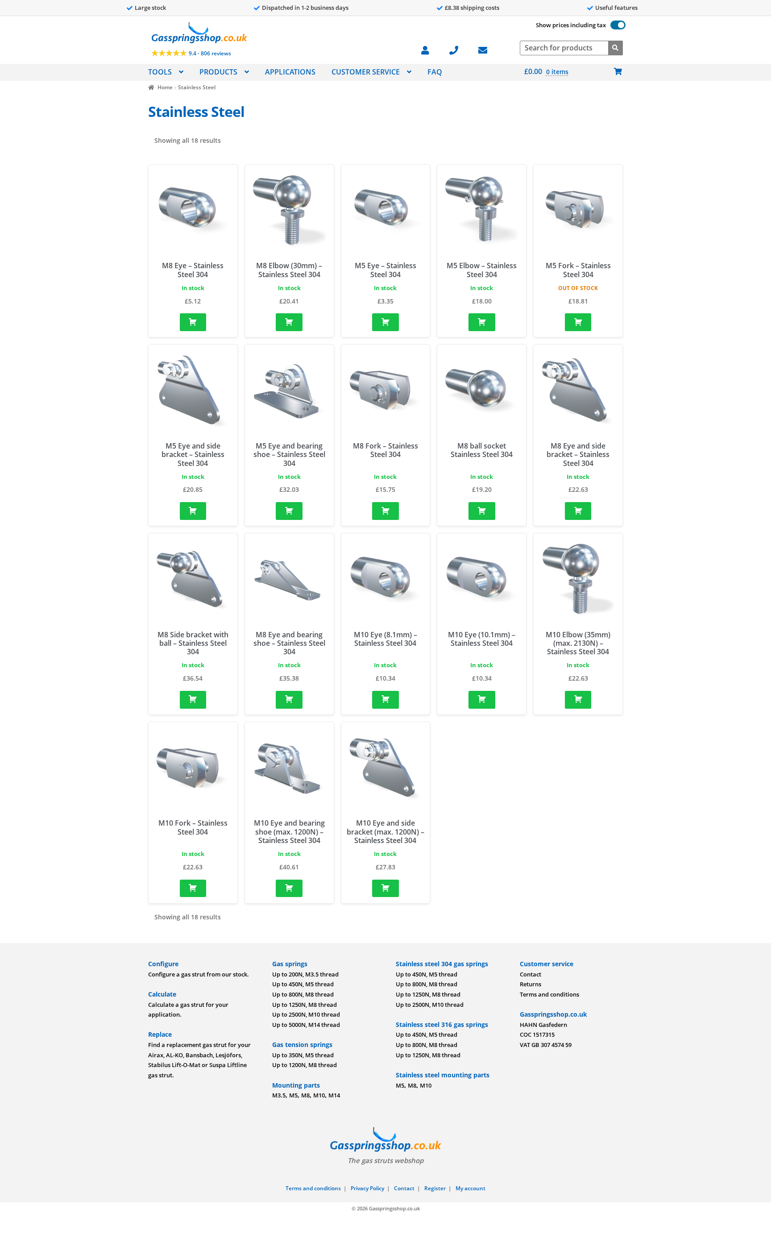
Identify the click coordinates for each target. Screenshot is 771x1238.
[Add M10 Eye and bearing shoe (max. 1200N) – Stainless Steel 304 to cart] (289, 888)
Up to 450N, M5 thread (303, 984)
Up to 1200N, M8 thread (304, 1065)
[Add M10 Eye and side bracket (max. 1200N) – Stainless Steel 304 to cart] (385, 888)
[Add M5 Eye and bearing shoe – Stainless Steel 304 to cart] (289, 511)
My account (470, 1188)
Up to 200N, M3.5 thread (305, 974)
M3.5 (279, 1095)
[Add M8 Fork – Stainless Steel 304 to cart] (385, 511)
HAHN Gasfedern (543, 1025)
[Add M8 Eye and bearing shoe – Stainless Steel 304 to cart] (289, 700)
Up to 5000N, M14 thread (306, 1025)
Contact (530, 974)
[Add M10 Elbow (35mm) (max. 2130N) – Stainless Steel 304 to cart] (578, 700)
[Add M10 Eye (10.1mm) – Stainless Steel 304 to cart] (481, 700)
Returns (530, 984)
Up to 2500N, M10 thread (306, 1014)
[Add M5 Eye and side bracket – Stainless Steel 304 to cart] (193, 511)
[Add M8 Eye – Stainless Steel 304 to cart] (193, 322)
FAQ (434, 72)
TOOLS (160, 72)
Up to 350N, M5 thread (303, 1055)
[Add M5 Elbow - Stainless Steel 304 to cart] (481, 322)
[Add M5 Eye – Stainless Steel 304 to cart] (385, 322)
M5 (293, 1095)
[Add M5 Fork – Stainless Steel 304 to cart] (578, 322)
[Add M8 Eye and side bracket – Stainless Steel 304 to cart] (578, 511)
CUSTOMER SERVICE (366, 72)
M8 (305, 1095)
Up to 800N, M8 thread (303, 994)
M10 (319, 1095)
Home (165, 87)
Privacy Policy (367, 1188)
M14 (334, 1095)
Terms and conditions (549, 994)
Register (435, 1188)
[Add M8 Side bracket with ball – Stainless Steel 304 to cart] (193, 700)
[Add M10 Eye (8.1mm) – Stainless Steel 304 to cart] (385, 700)
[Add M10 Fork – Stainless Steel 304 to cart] (193, 888)
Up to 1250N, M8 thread (304, 1005)
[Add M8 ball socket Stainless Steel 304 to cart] (481, 511)
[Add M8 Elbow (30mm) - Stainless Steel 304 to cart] (289, 322)
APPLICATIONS (290, 72)
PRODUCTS (218, 72)
